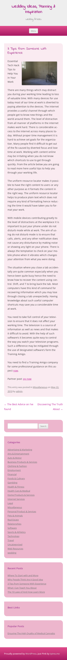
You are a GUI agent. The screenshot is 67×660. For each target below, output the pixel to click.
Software (12, 528)
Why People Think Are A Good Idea (25, 579)
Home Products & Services (21, 495)
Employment (14, 470)
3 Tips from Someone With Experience (27, 583)
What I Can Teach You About (22, 587)
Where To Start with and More (23, 575)
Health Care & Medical (19, 490)
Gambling (12, 482)
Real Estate (13, 519)
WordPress (31, 653)
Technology (13, 536)
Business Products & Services (22, 461)
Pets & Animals (15, 515)
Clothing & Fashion (17, 466)
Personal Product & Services (22, 511)
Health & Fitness (16, 486)
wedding (12, 552)
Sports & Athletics (17, 532)
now (15, 370)
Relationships (14, 523)
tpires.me (55, 653)
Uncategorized (15, 544)
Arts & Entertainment (18, 453)
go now (27, 378)
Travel (11, 540)
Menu (33, 31)
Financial (12, 474)
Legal (10, 503)
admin (19, 391)
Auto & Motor (15, 457)
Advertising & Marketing (20, 449)
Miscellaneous (40, 387)
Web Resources (15, 548)
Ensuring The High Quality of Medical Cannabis (31, 633)
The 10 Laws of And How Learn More (26, 591)
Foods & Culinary (16, 478)
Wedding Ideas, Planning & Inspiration (33, 9)
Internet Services (16, 499)
